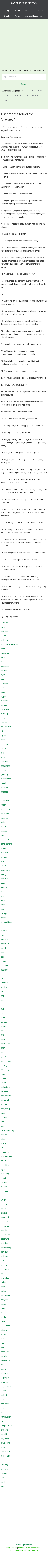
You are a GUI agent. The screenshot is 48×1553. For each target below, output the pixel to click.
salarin (3, 1082)
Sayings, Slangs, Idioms (35, 16)
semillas (4, 1251)
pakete (4, 1022)
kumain (4, 722)
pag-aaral (5, 1403)
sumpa (4, 1104)
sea (2, 1195)
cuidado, (4, 1473)
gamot (3, 1056)
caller (3, 1421)
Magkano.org (33, 1550)
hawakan (4, 878)
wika (3, 731)
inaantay (4, 1373)
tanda (3, 1317)
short (3, 1048)
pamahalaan (6, 1061)
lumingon (4, 913)
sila (2, 891)
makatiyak (5, 700)
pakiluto (4, 1160)
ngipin (3, 696)
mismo (4, 1139)
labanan (4, 1212)
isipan (3, 1078)
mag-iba (4, 1243)
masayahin (5, 852)
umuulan (4, 857)
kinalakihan (5, 965)
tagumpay (5, 1377)
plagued (4, 622)
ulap (2, 1343)
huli (2, 1008)
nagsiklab (5, 948)
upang (3, 974)
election (4, 1482)
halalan (4, 1273)
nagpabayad (6, 1069)
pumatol (4, 635)
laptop (3, 1291)
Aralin (27, 10)
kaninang (4, 1121)
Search (24, 84)
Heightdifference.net (18, 1550)
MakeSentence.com (33, 1547)
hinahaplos (5, 813)
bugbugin (5, 1269)
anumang (5, 1030)
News (17, 16)
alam (3, 900)
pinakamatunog (7, 1130)
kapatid (4, 1321)
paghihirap (5, 1165)
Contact (21, 1547)
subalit (4, 1334)
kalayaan (4, 1299)
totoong (4, 1464)
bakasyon (5, 800)
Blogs (7, 10)
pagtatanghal (6, 770)
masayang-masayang (10, 644)
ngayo (3, 1304)
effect (3, 1178)
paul (2, 1013)
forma (3, 1143)
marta (3, 1026)
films (3, 978)
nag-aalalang (6, 1095)
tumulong (5, 783)
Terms (14, 1547)
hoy (2, 909)
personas (5, 926)
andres (4, 1208)
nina (2, 1034)
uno (2, 896)
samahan (4, 939)
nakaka (4, 1039)
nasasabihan (6, 1360)
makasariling (6, 778)
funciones (5, 1226)
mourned (5, 670)
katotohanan (6, 726)
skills (3, 904)
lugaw (3, 1369)
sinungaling (5, 1442)
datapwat (5, 1100)
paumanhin (5, 1191)
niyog (3, 674)
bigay (3, 935)
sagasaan (5, 666)
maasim (4, 1186)
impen (3, 805)
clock (3, 956)
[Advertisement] (24, 46)
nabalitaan (5, 943)
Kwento (7, 16)
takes (3, 1408)
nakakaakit (5, 1217)
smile (3, 822)
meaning (4, 1052)
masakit (4, 1434)
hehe (3, 1412)
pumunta (4, 1117)
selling (3, 874)
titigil (3, 796)
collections (5, 709)
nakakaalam (5, 1043)
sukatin (4, 930)
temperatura (6, 1425)
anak (3, 952)
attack (3, 848)
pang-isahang (6, 844)
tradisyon (5, 653)
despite (4, 1204)
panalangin (5, 1325)
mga (3, 661)
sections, (4, 1221)
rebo (3, 1074)
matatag (4, 826)
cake (3, 1113)
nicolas (4, 1000)
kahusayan (5, 969)
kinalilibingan (6, 987)
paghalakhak (6, 1386)
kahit (3, 883)
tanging (4, 1065)
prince (3, 1460)
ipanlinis (4, 1017)
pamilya (4, 1134)
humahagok (6, 809)
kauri (3, 835)
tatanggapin (6, 1152)
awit (2, 995)
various (4, 887)
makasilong (5, 1087)
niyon (3, 1169)
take (3, 1399)
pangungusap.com (24, 1544)
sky (2, 1477)
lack (2, 861)
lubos (3, 1147)
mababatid (5, 1455)
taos (3, 1260)
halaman (4, 631)
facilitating (5, 1278)
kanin (3, 679)
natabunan (5, 1295)
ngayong (4, 1447)
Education (39, 10)
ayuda (3, 917)
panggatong (6, 744)
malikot (4, 1395)
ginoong (4, 774)
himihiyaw (5, 1351)
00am (3, 1390)
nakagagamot (6, 765)
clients (3, 748)
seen (3, 1004)
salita (3, 657)
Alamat (17, 10)
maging (4, 1265)
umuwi (4, 1199)
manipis (4, 831)
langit (3, 648)
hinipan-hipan (6, 922)
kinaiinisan (5, 683)
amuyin (4, 1230)
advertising (5, 870)
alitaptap (4, 1382)
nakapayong (6, 1247)
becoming (5, 1238)
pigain (3, 735)
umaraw (4, 1469)
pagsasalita (5, 839)
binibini (4, 1308)
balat (3, 739)
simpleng (4, 761)
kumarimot (5, 1451)
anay (3, 1286)
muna (3, 1364)
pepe (3, 718)
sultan (3, 1126)
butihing (4, 713)
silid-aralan (5, 1234)
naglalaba (5, 1438)
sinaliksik (4, 865)
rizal (2, 1338)
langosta (4, 1430)
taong (3, 961)
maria (3, 752)
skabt (3, 692)
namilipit (4, 818)
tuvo (3, 627)
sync (3, 1347)
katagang (5, 991)
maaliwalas (5, 787)
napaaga (4, 791)
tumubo (4, 982)
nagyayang (5, 1108)
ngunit (3, 1312)
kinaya (3, 757)
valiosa (4, 1486)
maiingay (4, 1256)
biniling (4, 1282)
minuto (4, 1330)
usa (2, 687)
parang (4, 705)
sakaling (4, 1182)
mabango (5, 640)
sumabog (5, 1173)
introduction (6, 1416)
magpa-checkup (7, 1156)
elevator (4, 1356)
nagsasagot (6, 1091)
